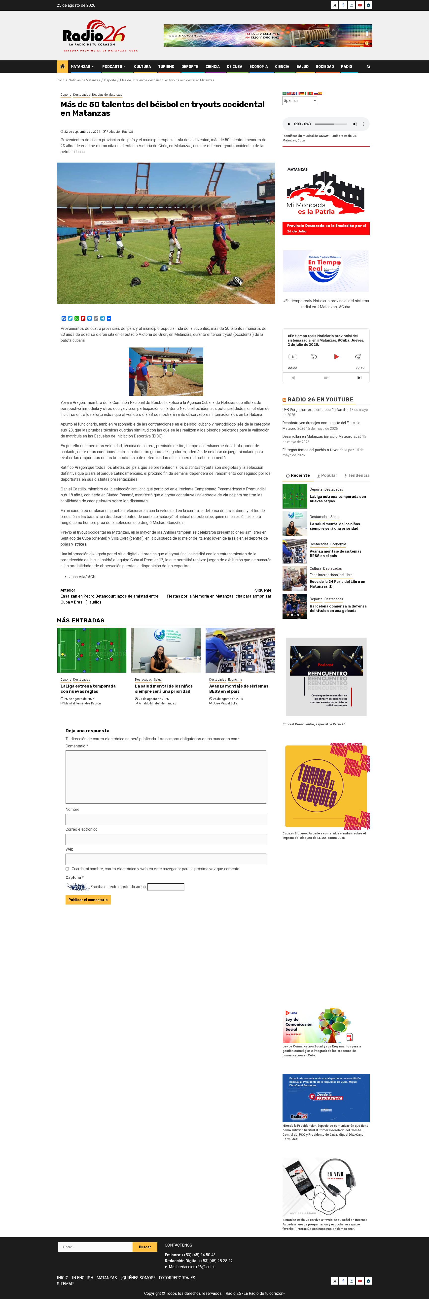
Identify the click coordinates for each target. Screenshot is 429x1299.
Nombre (72, 809)
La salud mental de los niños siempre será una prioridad (164, 689)
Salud (302, 67)
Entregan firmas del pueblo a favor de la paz (318, 450)
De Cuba (234, 67)
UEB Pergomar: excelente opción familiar (316, 409)
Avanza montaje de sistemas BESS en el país (238, 689)
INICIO (63, 1277)
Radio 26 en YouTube (320, 399)
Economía (259, 67)
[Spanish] (320, 93)
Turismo (166, 67)
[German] (302, 93)
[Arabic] (285, 93)
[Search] (368, 66)
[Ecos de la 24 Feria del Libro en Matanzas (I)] (295, 578)
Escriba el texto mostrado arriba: (118, 886)
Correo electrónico (82, 829)
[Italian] (307, 93)
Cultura (142, 67)
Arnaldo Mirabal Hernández (157, 703)
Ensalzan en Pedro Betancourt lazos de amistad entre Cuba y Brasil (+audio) (109, 596)
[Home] (62, 66)
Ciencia (213, 67)
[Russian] (316, 93)
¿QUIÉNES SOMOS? (137, 1277)
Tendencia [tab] (359, 475)
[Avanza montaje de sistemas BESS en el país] (240, 650)
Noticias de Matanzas (107, 94)
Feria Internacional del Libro (331, 575)
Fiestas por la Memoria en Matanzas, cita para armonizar (219, 593)
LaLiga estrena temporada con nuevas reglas (88, 689)
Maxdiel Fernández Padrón (82, 703)
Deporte (189, 67)
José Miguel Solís (225, 703)
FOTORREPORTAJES (177, 1277)
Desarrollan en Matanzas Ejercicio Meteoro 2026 (322, 436)
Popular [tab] (329, 475)
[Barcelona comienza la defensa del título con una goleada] (295, 606)
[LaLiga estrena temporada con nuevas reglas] (91, 650)
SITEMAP (65, 1283)
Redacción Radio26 (120, 131)
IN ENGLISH (82, 1277)
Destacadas (81, 94)
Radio (346, 67)
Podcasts (112, 67)
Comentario (77, 746)
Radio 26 (233, 1293)
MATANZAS (107, 1277)
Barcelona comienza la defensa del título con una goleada (338, 608)
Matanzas (80, 67)
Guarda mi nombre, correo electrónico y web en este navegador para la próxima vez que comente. (156, 868)
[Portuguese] (311, 93)
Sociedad (325, 67)
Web (69, 849)
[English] (293, 93)
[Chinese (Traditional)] (289, 93)
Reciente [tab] (300, 475)
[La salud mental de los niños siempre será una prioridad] (166, 650)
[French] (298, 93)
